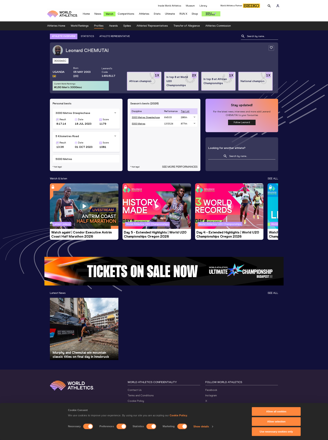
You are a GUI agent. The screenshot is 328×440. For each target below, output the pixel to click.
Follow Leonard (242, 122)
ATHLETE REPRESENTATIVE (114, 36)
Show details (201, 426)
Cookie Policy (178, 415)
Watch (109, 14)
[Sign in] (278, 5)
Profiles (99, 25)
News (97, 13)
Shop (195, 13)
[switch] (121, 426)
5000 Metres (138, 123)
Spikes (127, 25)
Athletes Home (56, 25)
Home (86, 13)
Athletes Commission (218, 25)
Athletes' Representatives (152, 25)
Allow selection (276, 421)
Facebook (211, 390)
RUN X (183, 13)
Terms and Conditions (141, 395)
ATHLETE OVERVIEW (63, 36)
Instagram (211, 395)
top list (185, 111)
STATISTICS (87, 36)
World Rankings (80, 25)
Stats (157, 13)
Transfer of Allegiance (186, 25)
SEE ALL (273, 178)
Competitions (126, 13)
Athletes (144, 13)
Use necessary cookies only (276, 431)
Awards (113, 25)
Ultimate (170, 13)
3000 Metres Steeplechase (146, 117)
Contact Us (135, 390)
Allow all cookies (276, 411)
